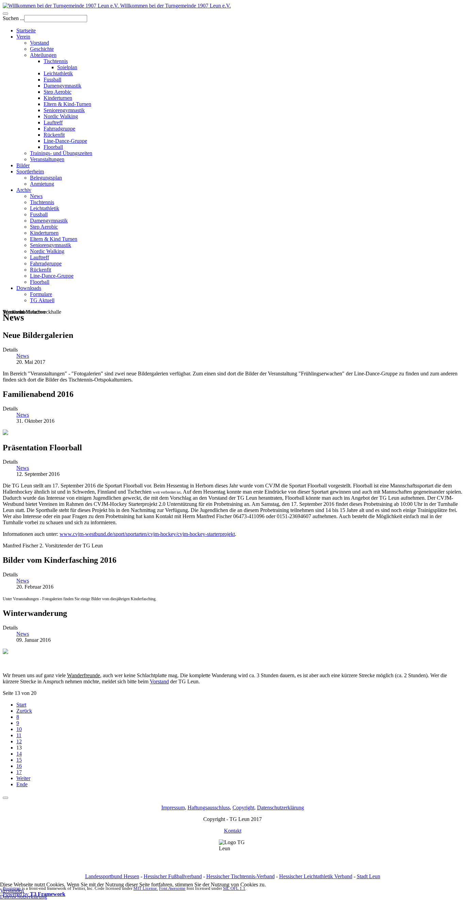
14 (19, 754)
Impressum (173, 807)
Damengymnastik (62, 86)
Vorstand (39, 43)
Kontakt (232, 831)
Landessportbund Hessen (112, 876)
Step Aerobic (57, 92)
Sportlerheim (30, 171)
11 (18, 735)
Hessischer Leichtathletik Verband (315, 876)
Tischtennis (56, 61)
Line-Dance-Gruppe (65, 141)
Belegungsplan (46, 178)
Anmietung (42, 184)
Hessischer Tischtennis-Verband (240, 876)
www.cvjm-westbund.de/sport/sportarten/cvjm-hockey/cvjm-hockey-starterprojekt (147, 534)
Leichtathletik (58, 73)
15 (19, 760)
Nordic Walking (61, 116)
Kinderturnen (58, 98)
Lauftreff (53, 122)
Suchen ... (13, 18)
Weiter (23, 778)
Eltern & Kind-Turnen (67, 104)
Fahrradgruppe (59, 128)
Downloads (28, 288)
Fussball (52, 79)
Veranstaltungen (47, 159)
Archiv (23, 190)
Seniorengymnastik (64, 110)
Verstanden (12, 891)
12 (19, 741)
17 (19, 772)
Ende (22, 784)
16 (19, 766)
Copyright (243, 807)
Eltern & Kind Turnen (53, 239)
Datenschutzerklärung (280, 807)
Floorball (53, 147)
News (36, 196)
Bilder (23, 165)
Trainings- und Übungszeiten (61, 153)
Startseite (26, 30)
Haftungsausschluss (209, 807)
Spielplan (67, 67)
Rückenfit (54, 135)
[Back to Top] (5, 798)
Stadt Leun (368, 876)
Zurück (24, 711)
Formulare (41, 294)
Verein (23, 37)
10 (19, 729)
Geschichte (42, 49)
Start (21, 705)
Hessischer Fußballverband (173, 876)
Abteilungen (43, 55)
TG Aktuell (42, 300)
